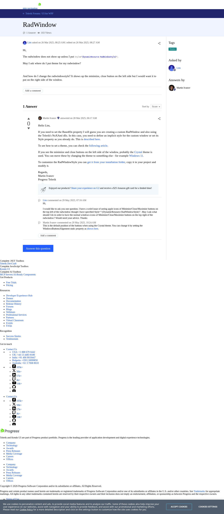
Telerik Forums (32, 13)
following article (98, 145)
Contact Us (11, 349)
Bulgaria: (25, 360)
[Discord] (14, 391)
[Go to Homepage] (39, 8)
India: (24, 357)
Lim (29, 42)
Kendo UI (5, 269)
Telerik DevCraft (8, 263)
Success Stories (13, 336)
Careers (9, 456)
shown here (92, 228)
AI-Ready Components (24, 274)
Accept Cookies (179, 506)
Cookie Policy (26, 509)
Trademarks (199, 491)
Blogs (9, 309)
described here (92, 139)
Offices (9, 459)
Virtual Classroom (14, 320)
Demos (9, 298)
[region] (112, 507)
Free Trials (11, 282)
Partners (10, 317)
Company (11, 442)
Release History (13, 304)
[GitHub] (14, 388)
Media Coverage (14, 453)
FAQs (9, 325)
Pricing (9, 285)
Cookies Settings (208, 506)
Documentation (13, 301)
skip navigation (30, 8)
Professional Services (16, 314)
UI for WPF (47, 13)
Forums (9, 306)
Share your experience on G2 (85, 188)
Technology (12, 445)
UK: (23, 354)
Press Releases (13, 451)
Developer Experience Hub (19, 295)
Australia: (25, 363)
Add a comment (33, 90)
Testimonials (12, 339)
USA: (23, 352)
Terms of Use (12, 499)
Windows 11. (136, 155)
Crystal (138, 152)
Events (9, 323)
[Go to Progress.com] (10, 432)
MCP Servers (6, 274)
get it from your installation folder (106, 162)
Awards (10, 448)
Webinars (10, 312)
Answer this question (38, 248)
